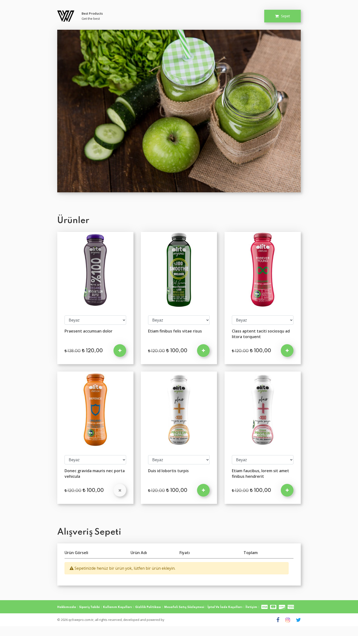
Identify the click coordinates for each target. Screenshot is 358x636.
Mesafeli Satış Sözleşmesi (184, 607)
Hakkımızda (66, 607)
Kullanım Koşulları (117, 607)
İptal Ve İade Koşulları (224, 607)
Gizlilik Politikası (148, 607)
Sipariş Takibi (89, 607)
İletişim (251, 607)
